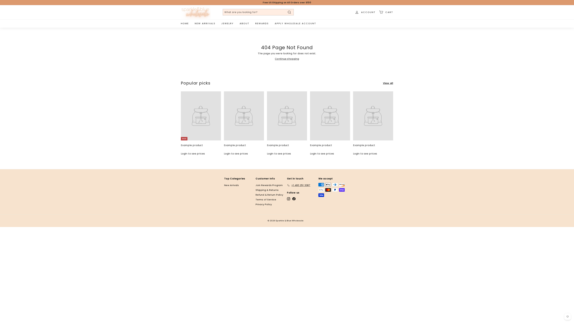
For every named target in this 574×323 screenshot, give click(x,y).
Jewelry (227, 23)
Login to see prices (193, 153)
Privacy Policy (264, 204)
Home (185, 23)
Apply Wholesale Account (295, 23)
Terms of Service (266, 199)
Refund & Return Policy (269, 194)
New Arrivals (205, 23)
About (244, 23)
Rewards (262, 23)
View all (388, 83)
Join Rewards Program (269, 185)
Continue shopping (287, 59)
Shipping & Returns (267, 190)
